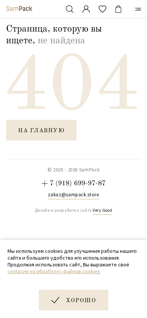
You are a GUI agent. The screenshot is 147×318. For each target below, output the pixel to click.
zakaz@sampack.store (73, 195)
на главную (41, 131)
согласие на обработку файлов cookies (54, 271)
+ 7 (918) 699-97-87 (73, 183)
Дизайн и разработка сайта (73, 210)
